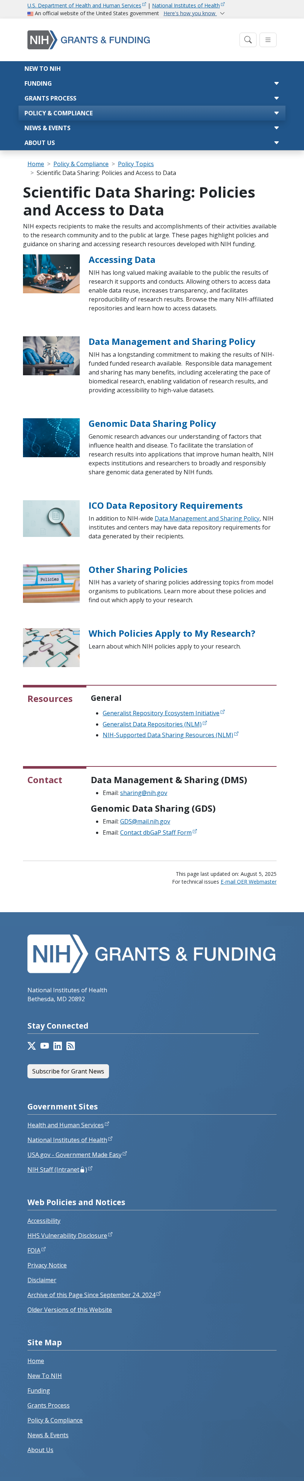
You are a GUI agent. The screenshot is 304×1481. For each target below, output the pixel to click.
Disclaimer (41, 1280)
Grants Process (50, 98)
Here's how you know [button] (190, 13)
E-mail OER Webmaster (249, 881)
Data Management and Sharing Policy (172, 341)
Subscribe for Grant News (68, 1071)
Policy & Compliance (58, 113)
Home (35, 164)
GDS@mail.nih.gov (145, 821)
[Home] (131, 39)
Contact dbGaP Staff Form (156, 832)
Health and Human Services (65, 1125)
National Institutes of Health (186, 5)
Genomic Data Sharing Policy (152, 423)
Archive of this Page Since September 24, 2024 (91, 1295)
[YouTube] (44, 1046)
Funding (38, 83)
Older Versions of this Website (69, 1310)
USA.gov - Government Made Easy (74, 1155)
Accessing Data (122, 259)
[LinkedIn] (57, 1046)
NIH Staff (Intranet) (57, 1169)
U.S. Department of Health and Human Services (84, 5)
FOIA (33, 1250)
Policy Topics (136, 164)
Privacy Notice (47, 1265)
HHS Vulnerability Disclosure (67, 1235)
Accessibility (43, 1221)
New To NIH (44, 1376)
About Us (39, 143)
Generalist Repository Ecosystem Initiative (161, 713)
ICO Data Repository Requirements (166, 505)
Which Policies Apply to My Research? (172, 633)
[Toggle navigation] (248, 40)
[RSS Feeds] (70, 1046)
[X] (31, 1046)
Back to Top (271, 1466)
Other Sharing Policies (138, 569)
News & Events (47, 128)
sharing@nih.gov (143, 793)
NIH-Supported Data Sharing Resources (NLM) (168, 735)
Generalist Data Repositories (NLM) (152, 724)
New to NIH (42, 69)
